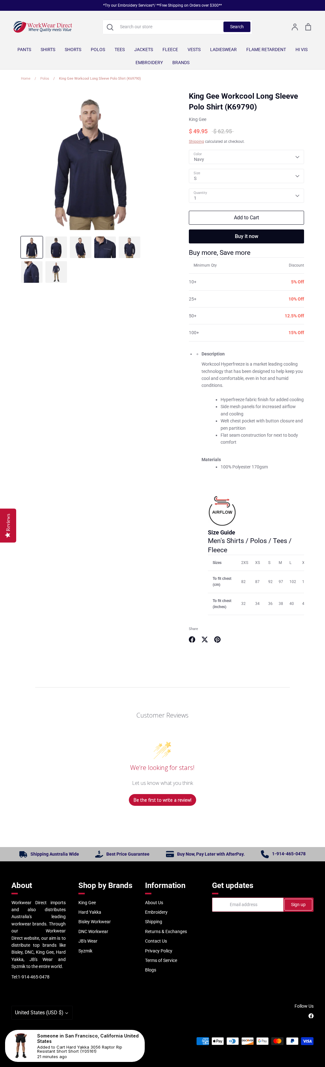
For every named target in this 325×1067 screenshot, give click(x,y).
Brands (180, 62)
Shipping (196, 141)
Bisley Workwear (94, 921)
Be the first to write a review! (162, 800)
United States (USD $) (39, 1013)
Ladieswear (223, 49)
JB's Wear (87, 941)
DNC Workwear (93, 931)
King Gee (197, 119)
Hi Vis (301, 49)
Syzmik (85, 950)
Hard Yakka (89, 912)
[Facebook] (311, 1016)
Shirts (48, 49)
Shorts (73, 49)
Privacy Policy (158, 950)
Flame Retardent (266, 49)
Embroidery (149, 62)
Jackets (143, 49)
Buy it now (246, 236)
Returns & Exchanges (166, 931)
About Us (154, 902)
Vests (194, 49)
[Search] (110, 27)
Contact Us (156, 941)
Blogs (150, 969)
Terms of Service (161, 960)
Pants (24, 49)
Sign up (298, 904)
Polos (98, 49)
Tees (120, 49)
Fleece (170, 49)
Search (237, 26)
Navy (199, 159)
